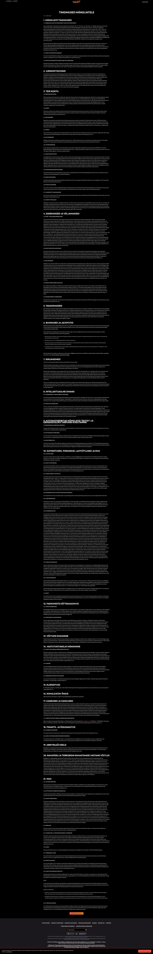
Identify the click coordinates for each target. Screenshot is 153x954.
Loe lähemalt (9, 951)
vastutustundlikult (84, 947)
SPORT (15, 1)
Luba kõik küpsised (144, 951)
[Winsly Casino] (76, 2)
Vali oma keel (71, 929)
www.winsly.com (52, 936)
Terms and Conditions (79, 943)
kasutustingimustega (69, 947)
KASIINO (9, 1)
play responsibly (90, 943)
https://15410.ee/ (62, 943)
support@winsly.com (88, 134)
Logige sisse (145, 2)
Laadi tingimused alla (76, 913)
